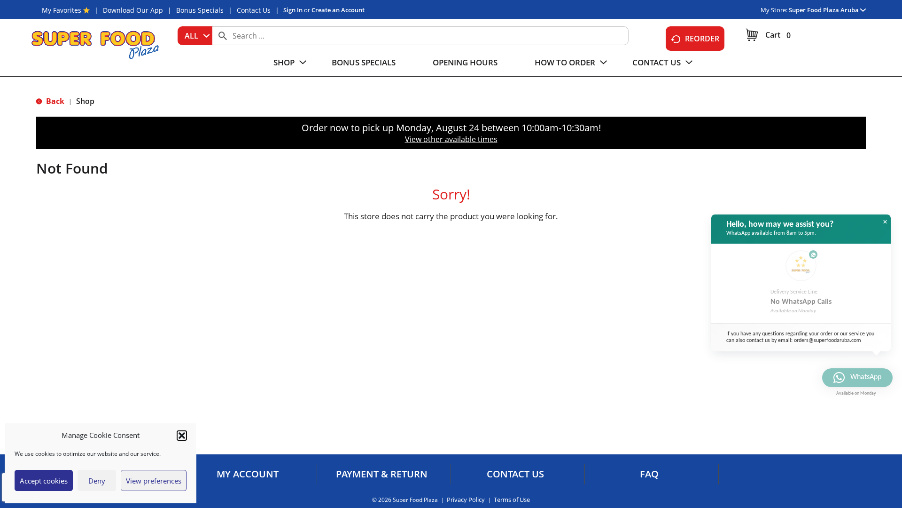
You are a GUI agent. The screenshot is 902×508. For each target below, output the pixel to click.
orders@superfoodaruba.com (827, 340)
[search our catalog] (222, 35)
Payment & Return (382, 474)
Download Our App (133, 10)
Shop (85, 101)
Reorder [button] (702, 38)
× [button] (885, 222)
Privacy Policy (466, 499)
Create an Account (338, 10)
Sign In (293, 10)
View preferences (153, 480)
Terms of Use (512, 499)
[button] (182, 435)
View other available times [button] (451, 139)
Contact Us (254, 10)
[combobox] (195, 35)
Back (54, 101)
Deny (96, 480)
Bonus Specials (200, 10)
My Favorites (61, 10)
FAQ (649, 474)
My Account (248, 474)
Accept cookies (44, 480)
